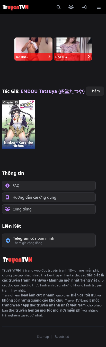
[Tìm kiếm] (59, 7)
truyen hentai (63, 275)
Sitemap (43, 336)
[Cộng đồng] (72, 7)
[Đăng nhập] (85, 7)
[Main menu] (99, 7)
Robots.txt (62, 336)
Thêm (95, 91)
